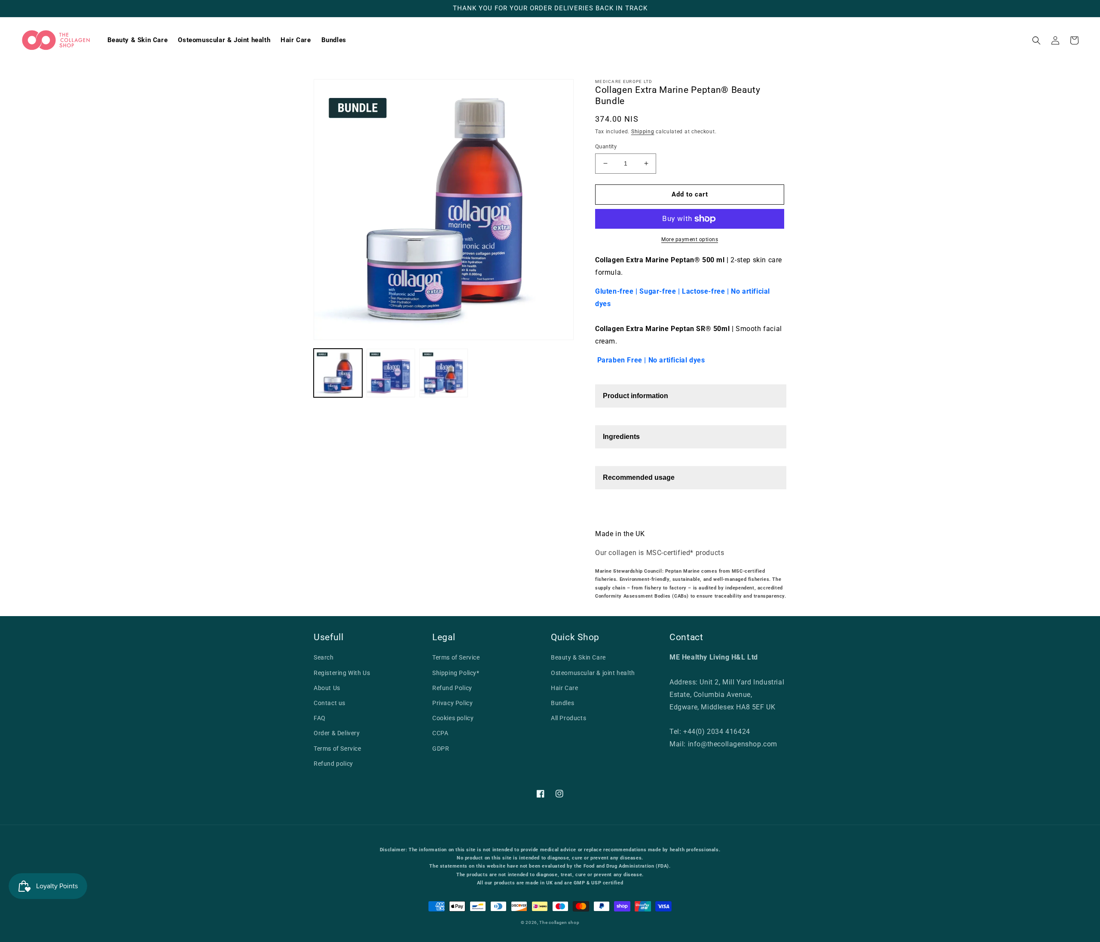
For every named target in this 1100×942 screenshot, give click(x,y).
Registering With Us (342, 672)
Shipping (642, 132)
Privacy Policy (452, 703)
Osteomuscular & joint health (593, 672)
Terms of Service (337, 748)
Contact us (329, 703)
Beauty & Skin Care (578, 657)
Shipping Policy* (456, 672)
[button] (1036, 40)
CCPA (440, 733)
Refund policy (333, 763)
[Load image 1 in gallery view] (338, 373)
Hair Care (564, 687)
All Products (568, 718)
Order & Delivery (337, 733)
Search (324, 657)
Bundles (562, 703)
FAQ (320, 718)
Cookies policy (453, 718)
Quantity (606, 146)
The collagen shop (559, 922)
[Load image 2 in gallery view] (391, 373)
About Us (327, 687)
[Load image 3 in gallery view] (443, 373)
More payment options (689, 239)
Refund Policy (452, 687)
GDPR (440, 748)
